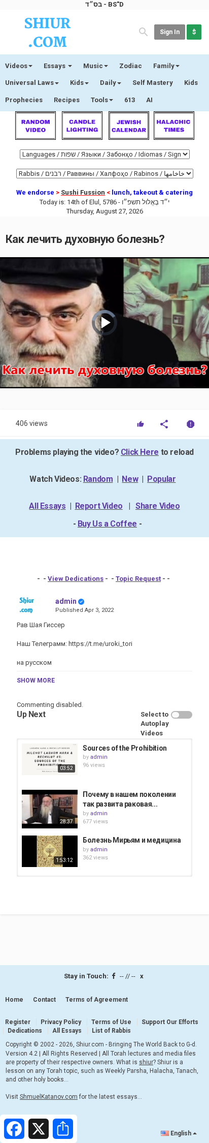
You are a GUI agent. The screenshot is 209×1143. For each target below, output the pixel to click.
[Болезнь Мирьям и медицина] (50, 851)
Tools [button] (99, 100)
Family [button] (164, 66)
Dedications (25, 1030)
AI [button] (149, 100)
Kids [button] (77, 82)
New (130, 479)
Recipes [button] (67, 100)
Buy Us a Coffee (107, 524)
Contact (44, 999)
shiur (146, 1062)
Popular (161, 479)
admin (66, 601)
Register (17, 1022)
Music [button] (93, 66)
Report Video (99, 506)
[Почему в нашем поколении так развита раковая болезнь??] (50, 809)
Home (14, 999)
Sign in (170, 32)
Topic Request (138, 578)
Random (98, 479)
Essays (55, 66)
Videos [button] (16, 66)
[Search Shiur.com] (143, 31)
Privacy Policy (61, 1022)
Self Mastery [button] (152, 82)
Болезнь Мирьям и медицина (132, 840)
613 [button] (129, 100)
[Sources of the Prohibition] (50, 759)
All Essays (47, 506)
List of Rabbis (111, 1030)
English (181, 1133)
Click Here (140, 452)
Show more (36, 680)
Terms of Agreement (96, 999)
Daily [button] (108, 82)
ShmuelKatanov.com (49, 1096)
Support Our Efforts (170, 1022)
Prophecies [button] (24, 100)
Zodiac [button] (130, 66)
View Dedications (75, 578)
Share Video (157, 506)
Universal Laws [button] (29, 82)
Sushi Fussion (83, 192)
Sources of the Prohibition (125, 748)
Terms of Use (111, 1022)
